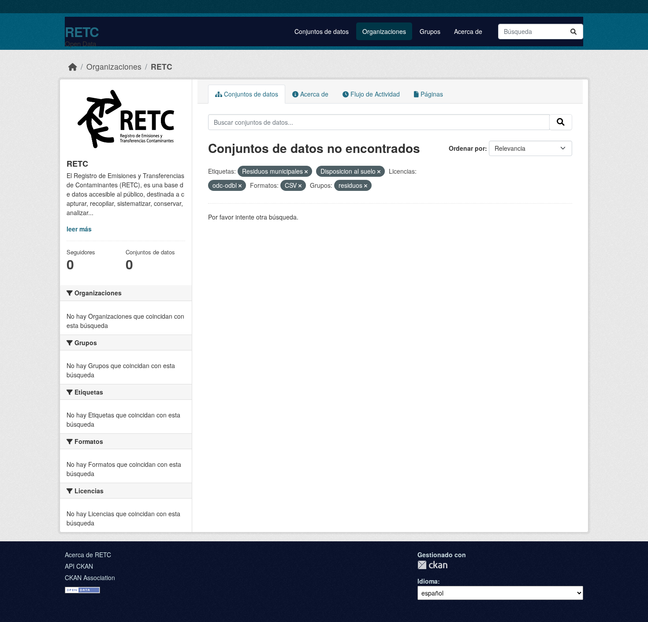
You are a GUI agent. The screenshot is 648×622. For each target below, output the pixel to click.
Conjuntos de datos (321, 31)
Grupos (430, 31)
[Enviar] (573, 31)
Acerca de (468, 31)
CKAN (432, 565)
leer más (79, 228)
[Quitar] (306, 171)
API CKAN (79, 566)
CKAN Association (90, 577)
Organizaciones (384, 31)
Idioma (427, 581)
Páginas (431, 93)
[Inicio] (72, 66)
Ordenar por (467, 148)
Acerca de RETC (88, 554)
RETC (82, 31)
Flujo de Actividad (374, 93)
